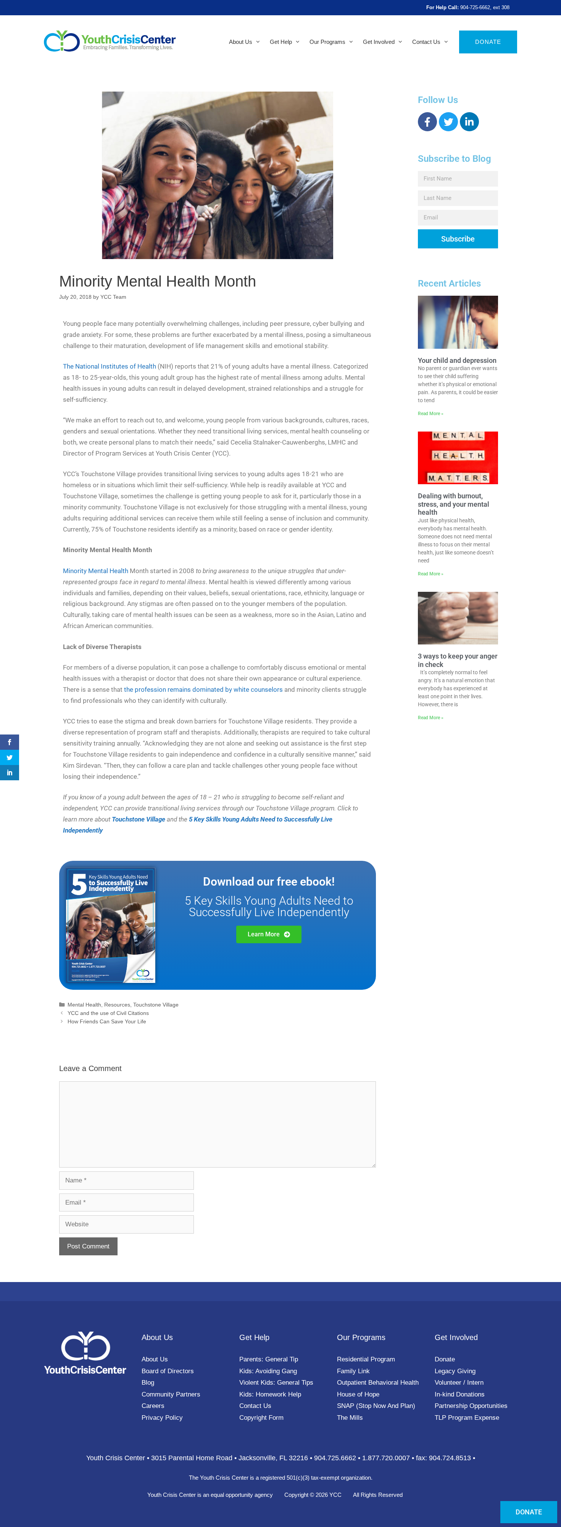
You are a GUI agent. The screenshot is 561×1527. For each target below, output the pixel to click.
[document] (280, 763)
